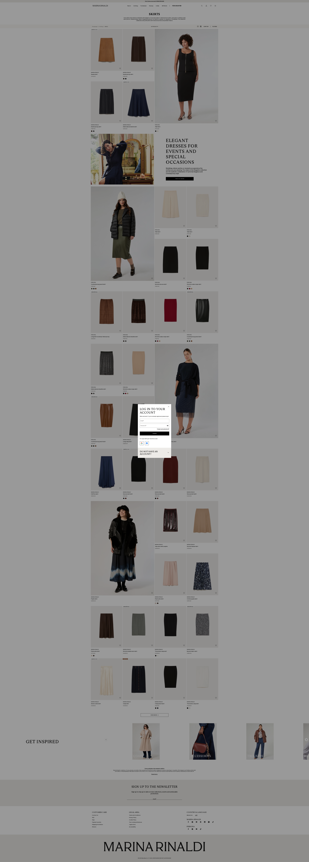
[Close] (168, 407)
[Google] (142, 443)
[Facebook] (147, 443)
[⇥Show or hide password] (168, 426)
